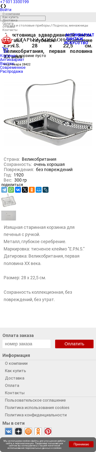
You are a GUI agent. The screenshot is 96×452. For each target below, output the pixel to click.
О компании (11, 14)
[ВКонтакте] (18, 190)
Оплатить (74, 343)
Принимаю (81, 444)
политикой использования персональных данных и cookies (34, 446)
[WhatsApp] (11, 190)
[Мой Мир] (39, 190)
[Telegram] (4, 190)
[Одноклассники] (32, 190)
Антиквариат (12, 59)
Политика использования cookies (37, 407)
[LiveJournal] (45, 190)
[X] (25, 190)
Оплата (8, 23)
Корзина (8, 55)
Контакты (9, 30)
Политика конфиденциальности (36, 414)
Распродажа (11, 71)
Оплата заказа (18, 335)
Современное (13, 67)
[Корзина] (48, 49)
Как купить (10, 17)
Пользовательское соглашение (35, 400)
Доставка (9, 20)
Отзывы (8, 27)
